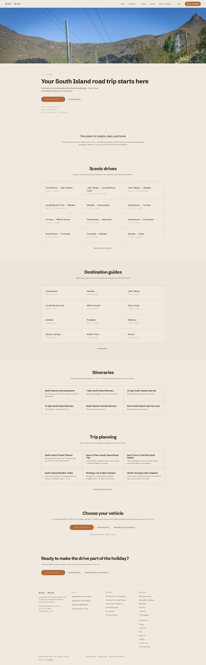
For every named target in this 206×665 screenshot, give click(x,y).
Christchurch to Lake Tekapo (116, 600)
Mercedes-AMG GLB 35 (80, 605)
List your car (143, 643)
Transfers (142, 611)
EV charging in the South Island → (103, 489)
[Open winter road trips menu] (172, 4)
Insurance (142, 628)
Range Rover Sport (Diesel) (81, 601)
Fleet (122, 4)
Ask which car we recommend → (125, 527)
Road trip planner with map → (103, 248)
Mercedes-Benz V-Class (80, 609)
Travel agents (144, 615)
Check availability (193, 4)
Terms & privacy (144, 647)
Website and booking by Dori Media (154, 656)
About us (142, 635)
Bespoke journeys (145, 596)
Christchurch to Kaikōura (114, 604)
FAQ (179, 4)
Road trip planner (112, 615)
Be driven (132, 4)
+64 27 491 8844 (45, 608)
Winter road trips (165, 4)
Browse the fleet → (104, 527)
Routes (152, 4)
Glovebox (50, 659)
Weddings (142, 604)
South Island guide (112, 607)
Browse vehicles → (75, 99)
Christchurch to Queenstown (116, 596)
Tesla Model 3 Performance (81, 596)
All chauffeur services (146, 600)
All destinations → (103, 348)
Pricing (143, 4)
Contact (142, 639)
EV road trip (110, 611)
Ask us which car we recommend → (97, 572)
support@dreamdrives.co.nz (49, 606)
